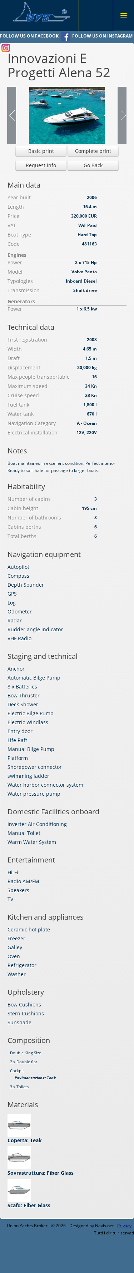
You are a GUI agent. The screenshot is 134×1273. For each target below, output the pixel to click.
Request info (41, 165)
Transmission (24, 290)
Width (15, 348)
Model (15, 271)
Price (13, 216)
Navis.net (104, 1226)
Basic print (41, 151)
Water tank (21, 414)
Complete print (93, 151)
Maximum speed (28, 386)
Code (14, 243)
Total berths (22, 536)
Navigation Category (32, 423)
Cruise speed (23, 395)
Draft (14, 358)
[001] (67, 115)
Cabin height (23, 508)
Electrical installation (33, 432)
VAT (12, 225)
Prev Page (12, 115)
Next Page (121, 115)
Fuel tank (18, 404)
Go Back (93, 165)
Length (16, 206)
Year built (19, 197)
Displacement (24, 367)
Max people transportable (39, 376)
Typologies (20, 281)
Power (15, 262)
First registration (27, 339)
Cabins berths (24, 526)
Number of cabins (29, 499)
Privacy (124, 1226)
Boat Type (19, 234)
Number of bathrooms (34, 517)
